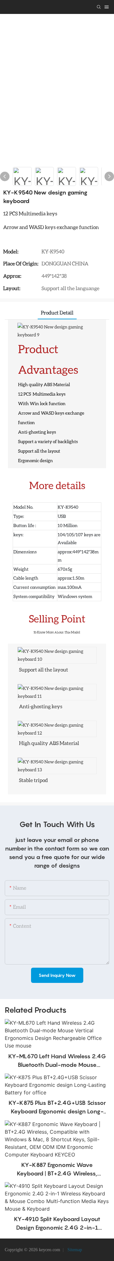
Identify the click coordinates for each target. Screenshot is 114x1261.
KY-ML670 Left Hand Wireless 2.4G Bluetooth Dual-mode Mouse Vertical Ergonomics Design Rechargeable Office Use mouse (57, 1061)
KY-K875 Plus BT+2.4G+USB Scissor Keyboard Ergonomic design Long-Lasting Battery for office (57, 1107)
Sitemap (74, 1249)
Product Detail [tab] (57, 312)
